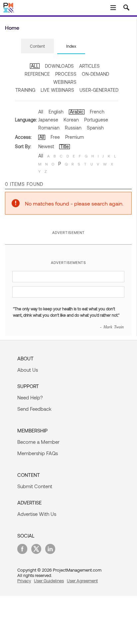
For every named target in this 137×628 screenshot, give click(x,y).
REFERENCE (37, 74)
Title (64, 146)
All (40, 111)
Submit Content (34, 486)
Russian (73, 127)
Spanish (95, 127)
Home (12, 27)
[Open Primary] (113, 7)
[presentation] (37, 46)
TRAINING (25, 90)
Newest (46, 146)
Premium (74, 137)
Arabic (76, 111)
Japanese (48, 119)
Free (55, 137)
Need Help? (30, 397)
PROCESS (65, 74)
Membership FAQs (37, 453)
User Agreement (82, 580)
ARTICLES (89, 66)
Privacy (24, 580)
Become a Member (38, 442)
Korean (71, 119)
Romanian (49, 127)
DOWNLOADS (59, 66)
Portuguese (96, 119)
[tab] (37, 46)
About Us (27, 370)
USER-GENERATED (98, 90)
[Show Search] (126, 7)
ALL (35, 66)
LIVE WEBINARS (57, 90)
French (97, 111)
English (56, 111)
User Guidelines (49, 580)
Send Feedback (34, 409)
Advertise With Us (36, 514)
